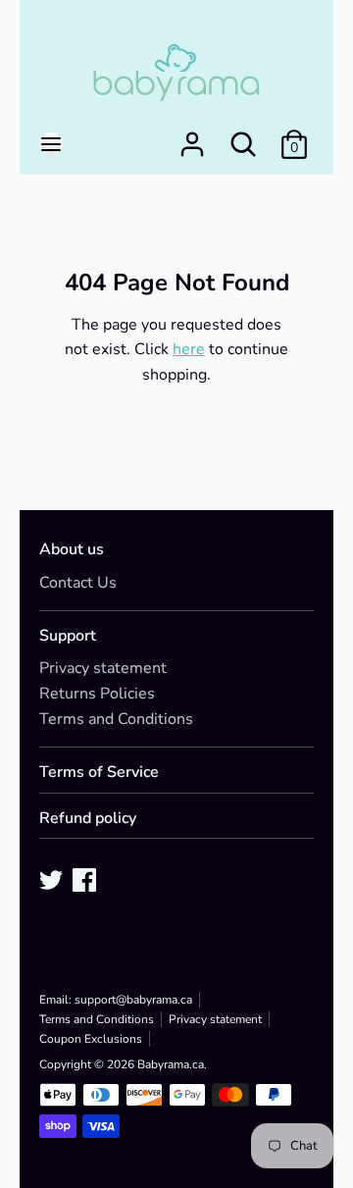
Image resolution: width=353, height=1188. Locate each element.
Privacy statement (103, 668)
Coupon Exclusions (90, 1039)
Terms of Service (99, 772)
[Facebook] (86, 882)
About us (71, 550)
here (189, 349)
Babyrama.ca (170, 1064)
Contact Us (78, 583)
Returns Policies (97, 693)
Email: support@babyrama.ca (115, 999)
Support (67, 636)
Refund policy (87, 818)
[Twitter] (53, 882)
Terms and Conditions (116, 719)
